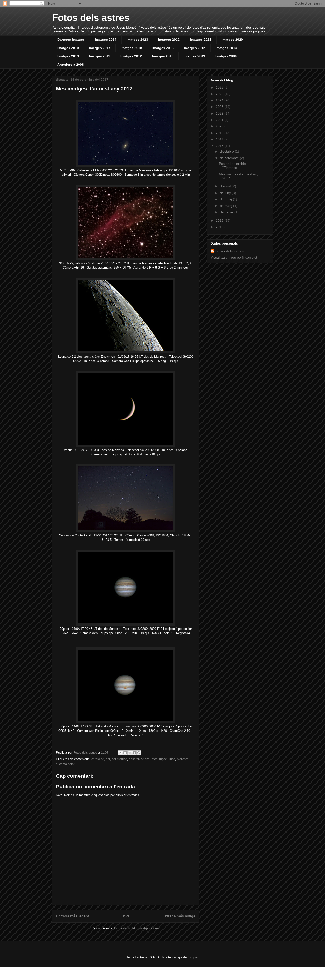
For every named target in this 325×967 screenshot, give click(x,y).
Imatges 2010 (162, 56)
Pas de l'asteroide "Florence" (232, 166)
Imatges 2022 (169, 39)
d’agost (226, 186)
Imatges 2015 (194, 48)
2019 (220, 133)
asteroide (97, 759)
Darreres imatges (71, 39)
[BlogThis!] (125, 752)
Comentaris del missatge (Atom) (136, 928)
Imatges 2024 (105, 39)
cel (108, 759)
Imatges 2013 (68, 56)
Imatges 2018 (131, 48)
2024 (220, 100)
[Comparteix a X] (129, 752)
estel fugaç (159, 759)
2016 (220, 220)
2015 (220, 227)
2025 (220, 94)
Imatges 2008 (226, 56)
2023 (220, 107)
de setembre (230, 158)
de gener (227, 212)
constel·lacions (139, 759)
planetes (183, 759)
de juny (226, 193)
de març (226, 206)
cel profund (119, 759)
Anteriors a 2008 (70, 64)
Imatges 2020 (232, 39)
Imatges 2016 (163, 48)
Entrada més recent (72, 916)
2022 (220, 113)
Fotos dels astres (90, 17)
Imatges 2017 (99, 48)
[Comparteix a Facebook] (134, 752)
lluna (172, 759)
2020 (220, 126)
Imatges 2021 (200, 39)
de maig (226, 199)
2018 (220, 139)
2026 (220, 87)
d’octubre (227, 151)
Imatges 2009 (194, 56)
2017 (220, 146)
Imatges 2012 (131, 56)
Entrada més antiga (178, 916)
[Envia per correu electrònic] (120, 752)
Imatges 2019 (68, 48)
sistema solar (65, 764)
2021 (220, 120)
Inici (125, 916)
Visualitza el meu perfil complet (234, 257)
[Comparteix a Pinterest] (138, 752)
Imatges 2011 (99, 56)
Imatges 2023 (137, 39)
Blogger (192, 957)
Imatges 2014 (226, 48)
